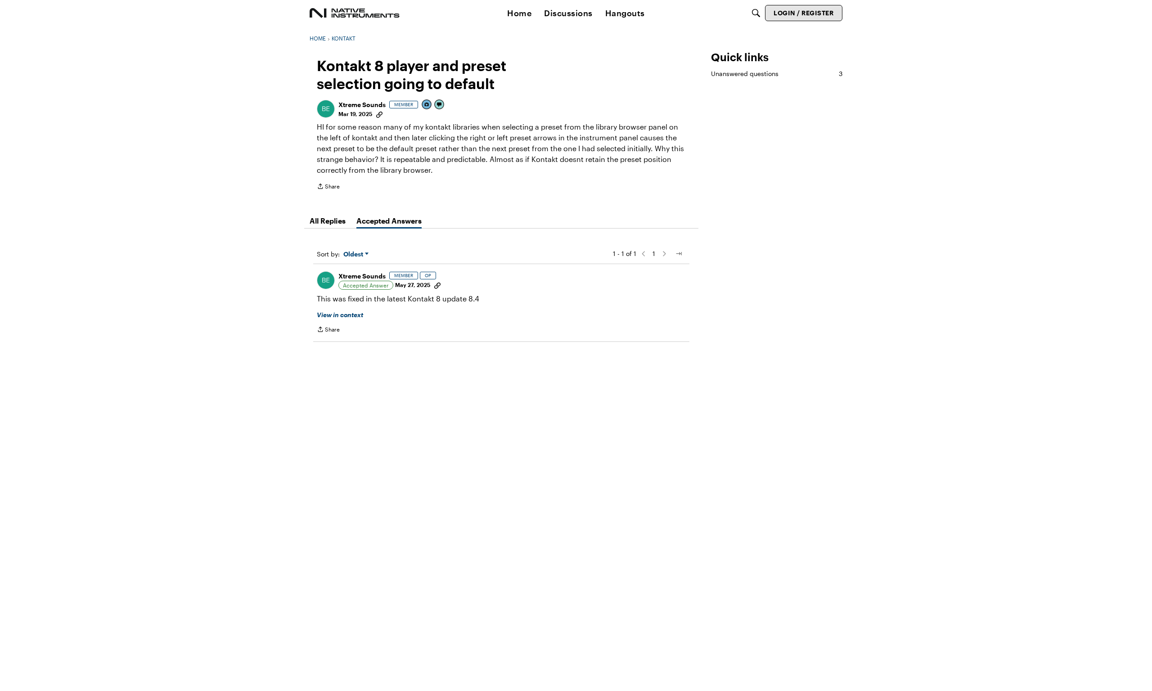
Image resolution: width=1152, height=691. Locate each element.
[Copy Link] (379, 114)
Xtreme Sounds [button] (362, 104)
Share (328, 187)
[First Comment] (439, 105)
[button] (326, 109)
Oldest (354, 254)
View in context (340, 315)
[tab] (327, 221)
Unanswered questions (776, 73)
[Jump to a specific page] (678, 254)
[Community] (355, 13)
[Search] (756, 13)
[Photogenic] (427, 105)
